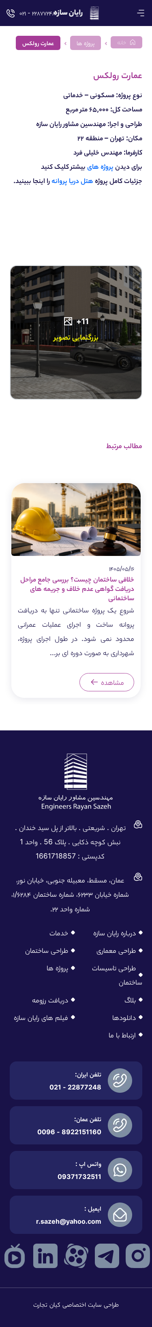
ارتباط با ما (122, 1035)
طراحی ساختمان (46, 950)
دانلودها (124, 1017)
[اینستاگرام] (138, 1255)
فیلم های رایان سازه (41, 1017)
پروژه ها (57, 967)
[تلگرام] (107, 1255)
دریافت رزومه (50, 1000)
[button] (141, 13)
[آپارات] (76, 1255)
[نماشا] (14, 1255)
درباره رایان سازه (114, 932)
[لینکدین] (45, 1255)
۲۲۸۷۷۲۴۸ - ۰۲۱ (37, 13)
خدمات (58, 932)
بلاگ (130, 1000)
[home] (76, 13)
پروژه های (100, 166)
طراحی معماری (116, 950)
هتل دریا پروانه (72, 180)
